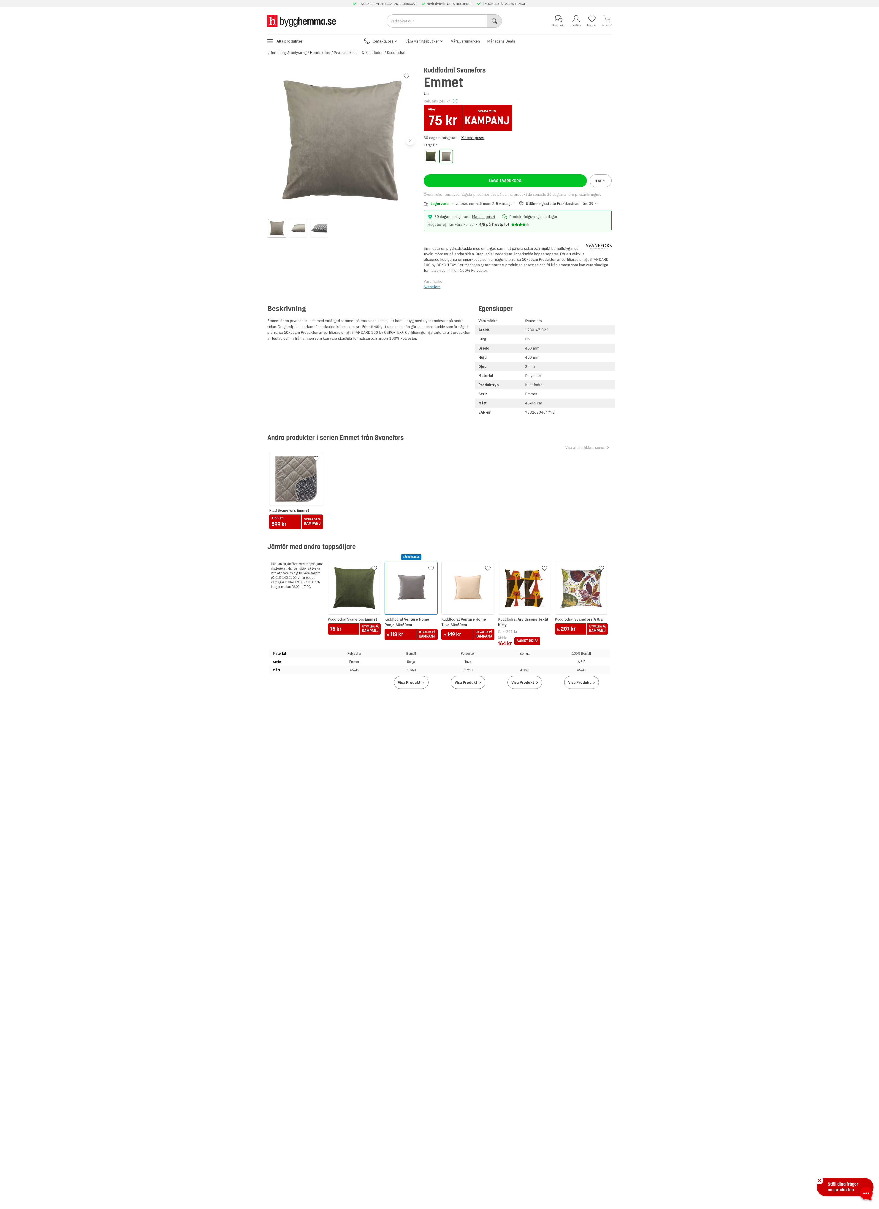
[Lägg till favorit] (406, 76)
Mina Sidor (576, 25)
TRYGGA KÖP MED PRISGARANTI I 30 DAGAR (387, 3)
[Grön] (430, 156)
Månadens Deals (501, 41)
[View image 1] (277, 228)
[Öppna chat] (866, 1194)
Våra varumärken (465, 41)
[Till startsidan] (301, 21)
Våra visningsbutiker (422, 41)
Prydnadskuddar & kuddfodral (359, 52)
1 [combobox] (598, 181)
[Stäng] (819, 1180)
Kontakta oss (382, 41)
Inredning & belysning (289, 52)
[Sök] (494, 21)
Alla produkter (290, 41)
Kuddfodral (396, 52)
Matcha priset (472, 137)
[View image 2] (298, 228)
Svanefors (432, 287)
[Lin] (446, 156)
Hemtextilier (320, 52)
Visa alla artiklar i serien (585, 447)
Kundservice (558, 25)
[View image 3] (319, 228)
